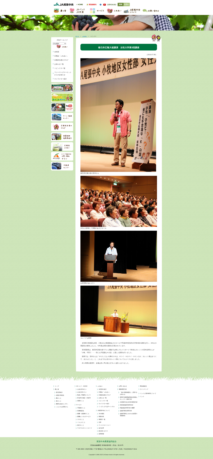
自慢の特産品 (60, 395)
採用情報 (101, 434)
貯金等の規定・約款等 (84, 398)
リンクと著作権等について (148, 393)
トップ (57, 386)
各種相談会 (80, 411)
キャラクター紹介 (60, 79)
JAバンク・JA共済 (81, 386)
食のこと (58, 401)
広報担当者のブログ (61, 60)
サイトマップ (144, 389)
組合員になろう (103, 431)
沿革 (100, 422)
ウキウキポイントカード (84, 428)
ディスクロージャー (105, 425)
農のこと (58, 398)
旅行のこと (80, 425)
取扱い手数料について (84, 395)
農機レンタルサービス (84, 416)
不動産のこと (81, 408)
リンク (142, 396)
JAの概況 (101, 413)
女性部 (56, 52)
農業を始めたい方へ (62, 404)
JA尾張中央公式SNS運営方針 (129, 402)
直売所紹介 (59, 392)
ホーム (77, 36)
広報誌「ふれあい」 (61, 56)
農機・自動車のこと (83, 413)
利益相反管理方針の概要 (127, 408)
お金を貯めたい (82, 389)
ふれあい (84, 36)
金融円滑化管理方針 (126, 411)
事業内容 (101, 416)
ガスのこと (80, 419)
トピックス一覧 (59, 68)
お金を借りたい (82, 392)
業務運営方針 (123, 389)
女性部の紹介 (103, 389)
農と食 (57, 389)
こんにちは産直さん (62, 407)
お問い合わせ (123, 386)
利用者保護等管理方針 (126, 405)
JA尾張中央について (104, 410)
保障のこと (80, 401)
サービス (79, 405)
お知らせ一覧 (59, 64)
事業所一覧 (102, 419)
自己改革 (101, 428)
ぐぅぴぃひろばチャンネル (107, 406)
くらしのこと (81, 422)
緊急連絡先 (143, 386)
